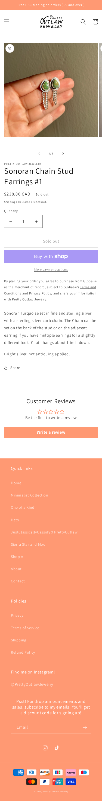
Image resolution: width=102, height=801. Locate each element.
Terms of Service (25, 627)
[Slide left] (39, 154)
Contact (18, 581)
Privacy (17, 615)
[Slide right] (63, 154)
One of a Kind (23, 507)
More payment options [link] (51, 269)
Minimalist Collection (29, 495)
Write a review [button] (51, 432)
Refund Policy (23, 652)
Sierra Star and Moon (29, 544)
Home (16, 482)
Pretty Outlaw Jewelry (55, 791)
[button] (7, 22)
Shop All (18, 556)
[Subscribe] (85, 727)
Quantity (11, 211)
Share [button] (15, 367)
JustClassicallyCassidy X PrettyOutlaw (44, 532)
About (16, 568)
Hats (15, 519)
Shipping (10, 202)
